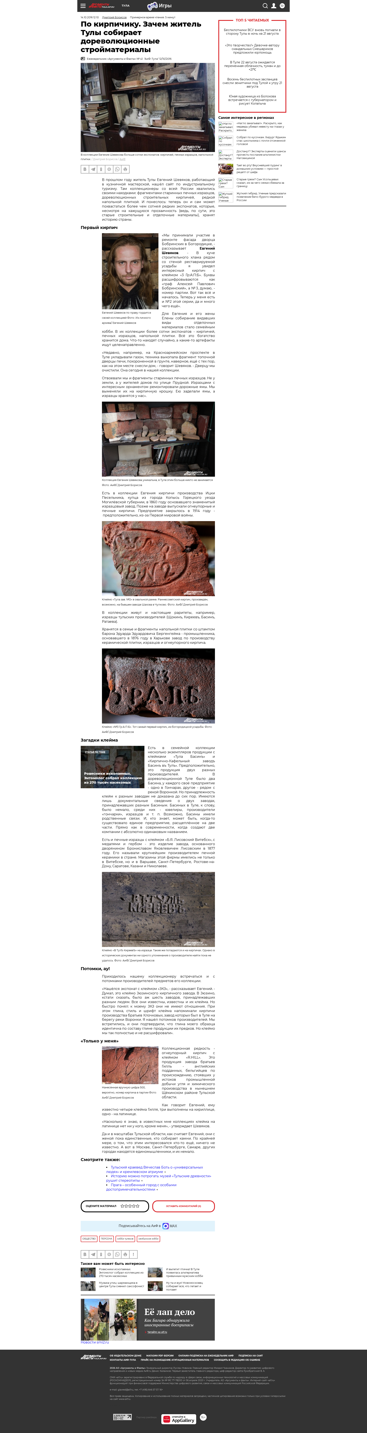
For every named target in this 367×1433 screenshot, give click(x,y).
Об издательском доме (125, 1355)
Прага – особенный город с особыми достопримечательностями (141, 1187)
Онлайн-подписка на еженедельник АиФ (206, 1355)
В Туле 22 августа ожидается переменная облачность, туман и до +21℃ (252, 66)
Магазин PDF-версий (160, 1355)
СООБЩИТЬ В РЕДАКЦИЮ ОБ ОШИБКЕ (237, 1360)
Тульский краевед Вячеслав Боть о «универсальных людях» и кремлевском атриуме (154, 1169)
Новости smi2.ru (95, 1342)
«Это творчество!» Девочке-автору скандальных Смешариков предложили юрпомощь (252, 49)
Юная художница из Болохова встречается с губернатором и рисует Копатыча (252, 100)
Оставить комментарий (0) (183, 1206)
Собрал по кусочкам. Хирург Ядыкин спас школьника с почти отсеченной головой (261, 141)
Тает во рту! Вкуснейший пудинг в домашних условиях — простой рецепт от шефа (259, 169)
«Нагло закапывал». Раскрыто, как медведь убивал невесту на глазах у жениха (260, 127)
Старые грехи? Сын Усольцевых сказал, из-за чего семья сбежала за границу (260, 183)
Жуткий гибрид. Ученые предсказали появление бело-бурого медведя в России (261, 197)
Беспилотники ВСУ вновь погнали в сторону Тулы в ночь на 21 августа (252, 32)
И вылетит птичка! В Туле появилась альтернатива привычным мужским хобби (184, 1273)
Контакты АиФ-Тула (123, 1360)
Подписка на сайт (251, 1355)
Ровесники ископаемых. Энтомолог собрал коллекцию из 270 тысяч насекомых (121, 1273)
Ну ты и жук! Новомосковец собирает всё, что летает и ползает (184, 1286)
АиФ (123, 159)
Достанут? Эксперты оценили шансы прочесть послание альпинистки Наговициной (261, 155)
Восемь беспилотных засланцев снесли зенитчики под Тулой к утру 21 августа (252, 83)
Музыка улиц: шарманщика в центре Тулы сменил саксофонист (121, 1284)
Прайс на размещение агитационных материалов (175, 1360)
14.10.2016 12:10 (90, 17)
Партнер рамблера (146, 1417)
